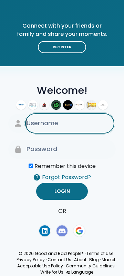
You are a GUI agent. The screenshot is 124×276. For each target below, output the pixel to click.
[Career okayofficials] (56, 105)
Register (62, 47)
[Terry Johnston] (33, 105)
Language (81, 272)
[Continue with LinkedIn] (45, 231)
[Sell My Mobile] (79, 105)
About (80, 260)
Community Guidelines (90, 266)
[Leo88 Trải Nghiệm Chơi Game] (68, 105)
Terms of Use (99, 253)
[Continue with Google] (79, 231)
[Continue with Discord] (62, 231)
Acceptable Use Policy (40, 266)
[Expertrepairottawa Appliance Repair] (44, 105)
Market (108, 260)
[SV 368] (91, 105)
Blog (94, 260)
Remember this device (65, 166)
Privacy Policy (31, 260)
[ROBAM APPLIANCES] (21, 105)
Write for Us (51, 272)
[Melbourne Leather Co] (103, 105)
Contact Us (59, 260)
